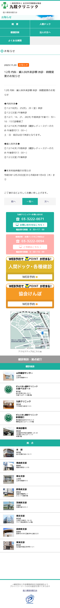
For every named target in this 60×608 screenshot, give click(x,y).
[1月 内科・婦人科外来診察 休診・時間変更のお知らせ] (46, 201)
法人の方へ (45, 32)
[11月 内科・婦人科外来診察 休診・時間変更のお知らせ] (14, 201)
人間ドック (45, 24)
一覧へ (30, 201)
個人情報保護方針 (10, 12)
